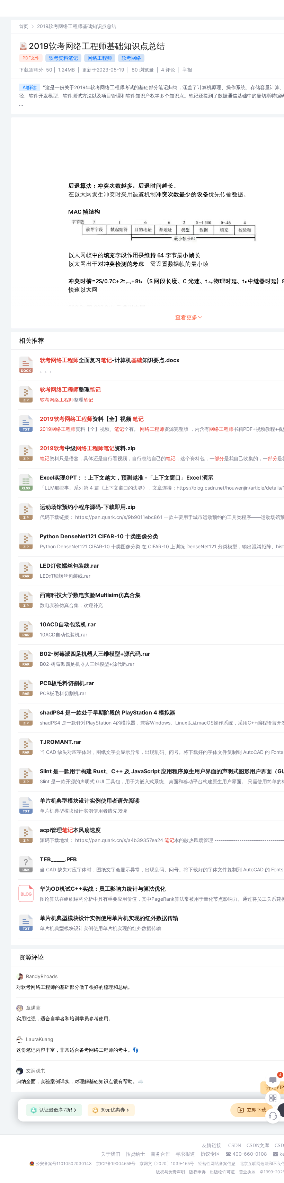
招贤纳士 (135, 1154)
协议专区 (210, 1154)
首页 (23, 26)
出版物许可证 (222, 1171)
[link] (23, 26)
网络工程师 (100, 58)
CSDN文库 (258, 1145)
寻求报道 (185, 1154)
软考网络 (131, 58)
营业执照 (247, 1171)
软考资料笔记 (63, 58)
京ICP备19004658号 (115, 1163)
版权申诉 (197, 1171)
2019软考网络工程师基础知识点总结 (97, 46)
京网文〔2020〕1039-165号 (167, 1163)
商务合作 (160, 1154)
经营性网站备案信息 (217, 1163)
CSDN (234, 1145)
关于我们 (110, 1154)
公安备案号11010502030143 (64, 1163)
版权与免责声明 (170, 1171)
